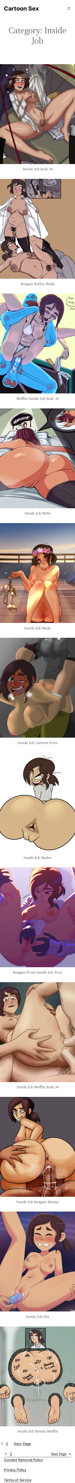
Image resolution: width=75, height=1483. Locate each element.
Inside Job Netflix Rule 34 (37, 1087)
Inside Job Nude (37, 628)
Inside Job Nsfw (37, 513)
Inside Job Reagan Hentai (37, 1202)
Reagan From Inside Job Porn (37, 972)
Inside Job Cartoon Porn (38, 743)
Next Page (22, 1444)
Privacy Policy (15, 1470)
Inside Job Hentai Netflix (37, 1431)
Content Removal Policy (23, 1460)
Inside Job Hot (37, 1317)
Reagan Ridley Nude (38, 284)
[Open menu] (69, 8)
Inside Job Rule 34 (37, 169)
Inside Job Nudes (37, 858)
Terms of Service (17, 1480)
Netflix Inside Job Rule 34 (37, 398)
